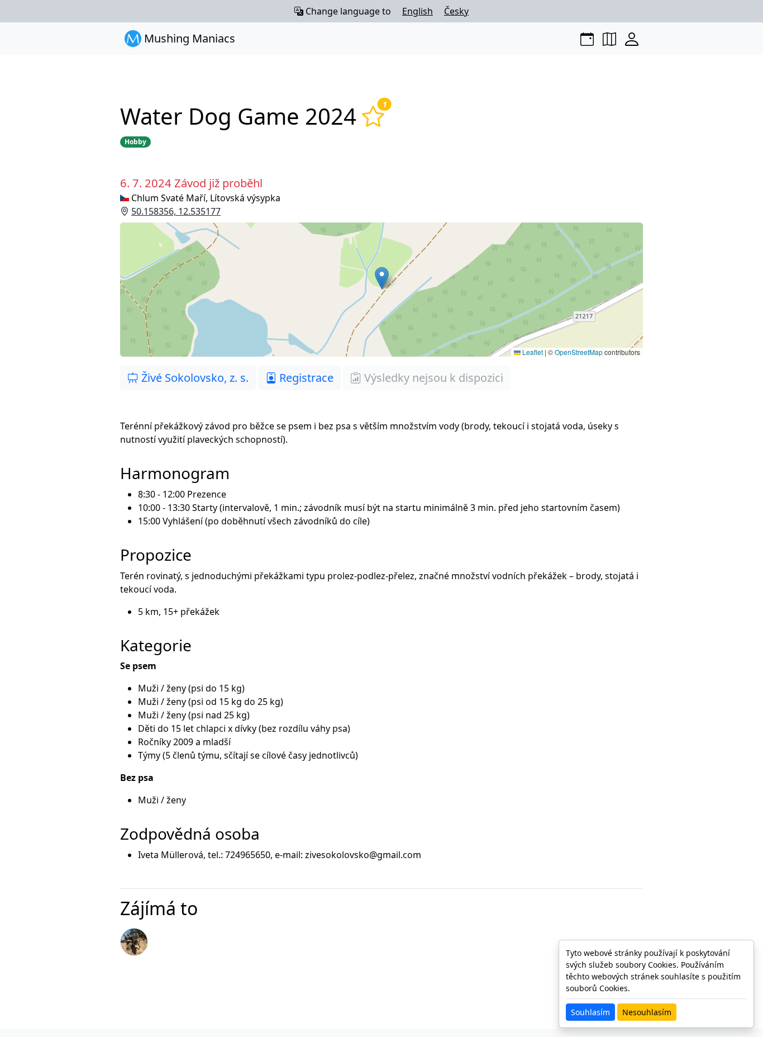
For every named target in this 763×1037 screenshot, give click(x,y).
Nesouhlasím (646, 1012)
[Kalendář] (587, 38)
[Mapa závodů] (609, 38)
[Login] (632, 38)
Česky (456, 11)
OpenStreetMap (579, 352)
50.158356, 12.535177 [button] (176, 211)
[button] (381, 289)
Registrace (304, 377)
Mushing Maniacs (188, 38)
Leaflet (532, 352)
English (417, 11)
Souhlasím (590, 1012)
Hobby (135, 141)
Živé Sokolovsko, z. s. (194, 377)
